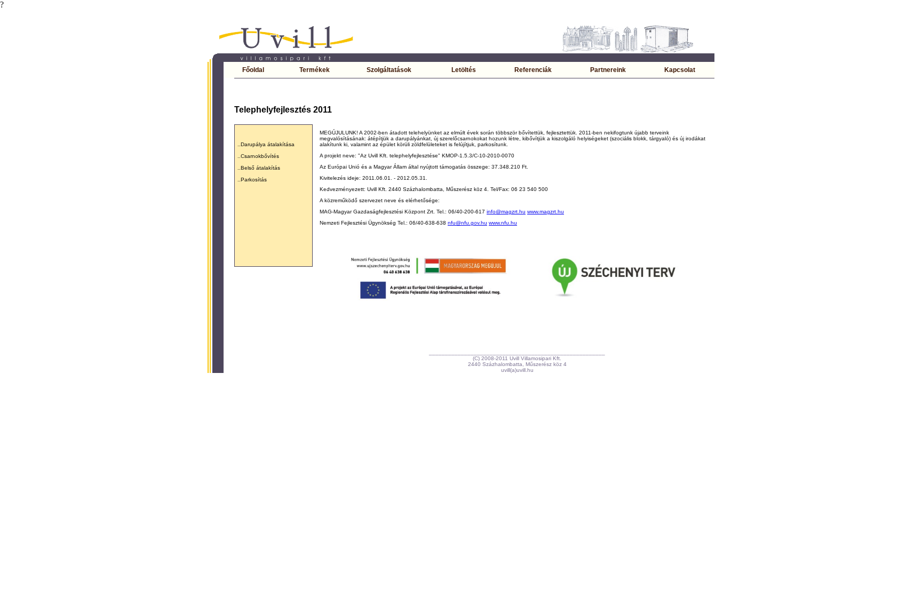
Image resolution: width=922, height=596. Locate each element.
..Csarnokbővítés (258, 156)
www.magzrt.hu (545, 211)
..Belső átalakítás (258, 168)
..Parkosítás (252, 179)
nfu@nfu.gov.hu (467, 223)
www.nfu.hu (503, 223)
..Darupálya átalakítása (266, 144)
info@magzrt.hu (506, 211)
